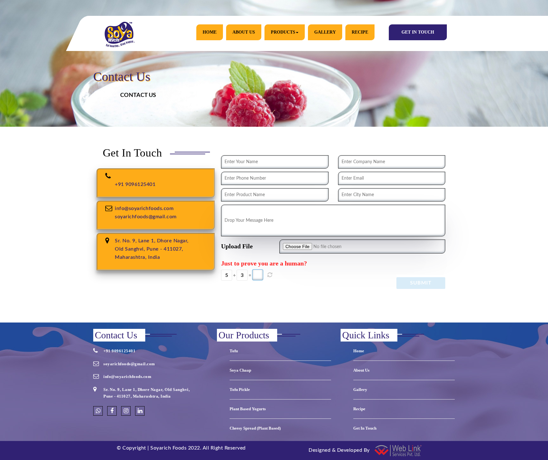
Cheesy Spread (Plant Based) (255, 428)
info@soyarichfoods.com (144, 208)
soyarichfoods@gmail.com (146, 216)
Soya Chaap (240, 370)
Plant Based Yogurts (248, 408)
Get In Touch (417, 32)
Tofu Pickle (240, 389)
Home (210, 32)
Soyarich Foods (168, 447)
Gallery (325, 32)
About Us (243, 32)
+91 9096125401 (135, 184)
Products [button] (283, 32)
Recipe (360, 32)
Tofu (234, 350)
